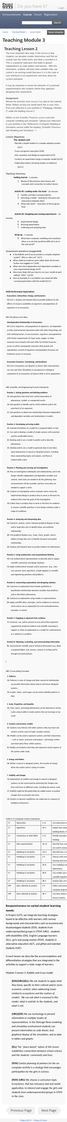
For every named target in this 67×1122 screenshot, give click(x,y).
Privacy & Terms (40, 1120)
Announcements (11, 14)
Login (61, 8)
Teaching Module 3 (19, 32)
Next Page (48, 1110)
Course (27, 14)
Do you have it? (32, 6)
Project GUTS (25, 1120)
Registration (50, 14)
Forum (38, 14)
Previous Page (21, 1110)
